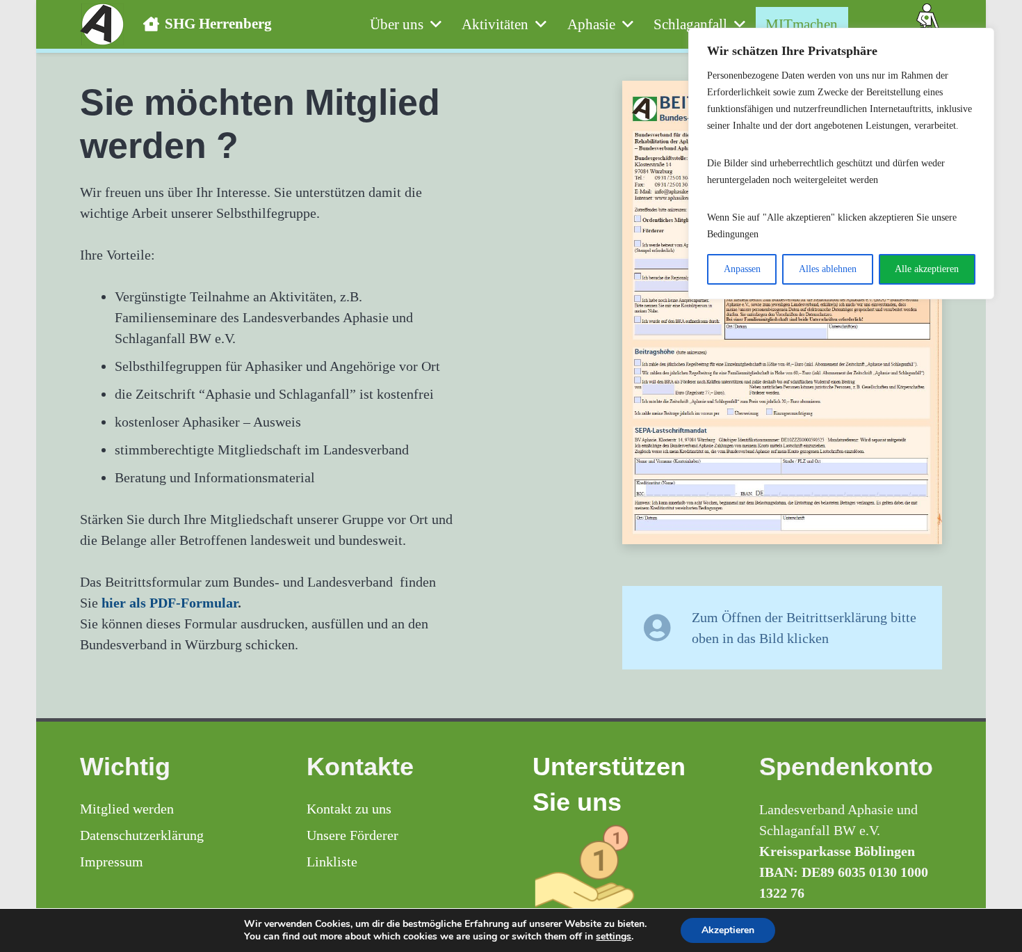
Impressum (111, 861)
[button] (432, 24)
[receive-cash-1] (624, 872)
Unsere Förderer (352, 835)
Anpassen (742, 269)
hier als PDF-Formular (170, 602)
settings (613, 936)
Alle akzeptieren (927, 269)
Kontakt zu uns (349, 808)
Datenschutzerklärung (142, 835)
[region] (841, 163)
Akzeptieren (727, 930)
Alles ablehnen (828, 269)
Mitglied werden (127, 808)
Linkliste (332, 861)
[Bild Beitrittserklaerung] (782, 312)
